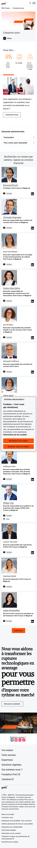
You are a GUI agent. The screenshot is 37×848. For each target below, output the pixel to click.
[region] (18, 424)
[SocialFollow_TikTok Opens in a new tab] (23, 740)
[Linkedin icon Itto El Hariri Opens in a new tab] (32, 337)
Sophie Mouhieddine (11, 610)
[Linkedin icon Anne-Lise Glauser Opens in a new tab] (32, 264)
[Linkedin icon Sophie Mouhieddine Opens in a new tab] (32, 621)
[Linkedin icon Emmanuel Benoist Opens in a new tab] (32, 193)
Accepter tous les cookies (18, 446)
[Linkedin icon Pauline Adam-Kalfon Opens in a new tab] (32, 301)
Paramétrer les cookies (10, 842)
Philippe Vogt (8, 503)
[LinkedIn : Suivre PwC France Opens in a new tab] (12, 740)
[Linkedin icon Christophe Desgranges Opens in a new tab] (32, 228)
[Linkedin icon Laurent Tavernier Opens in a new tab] (32, 552)
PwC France (6, 8)
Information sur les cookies (15, 434)
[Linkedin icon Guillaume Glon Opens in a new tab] (32, 479)
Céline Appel (8, 395)
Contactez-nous (18, 8)
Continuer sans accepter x (14, 399)
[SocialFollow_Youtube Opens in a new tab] (16, 740)
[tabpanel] (18, 97)
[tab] (8, 61)
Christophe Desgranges (12, 217)
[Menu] (33, 3)
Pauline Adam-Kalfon (11, 288)
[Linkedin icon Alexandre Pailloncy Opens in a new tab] (32, 372)
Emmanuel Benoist (10, 185)
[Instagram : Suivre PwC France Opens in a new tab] (19, 740)
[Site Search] (30, 3)
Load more (18, 630)
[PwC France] (4, 3)
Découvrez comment (12, 704)
